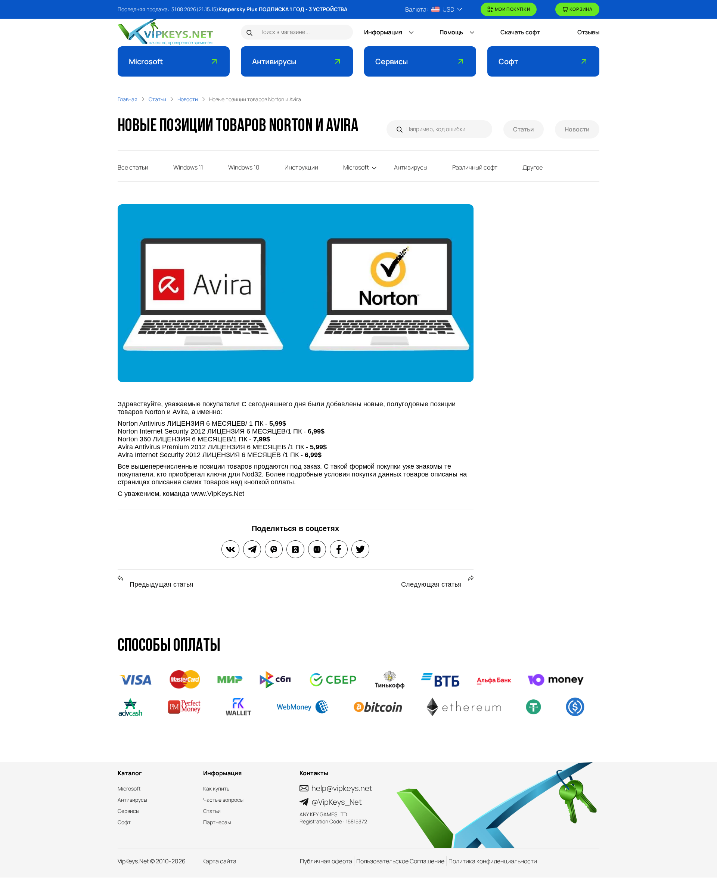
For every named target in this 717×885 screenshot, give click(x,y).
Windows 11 (188, 167)
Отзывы (588, 32)
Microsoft (146, 61)
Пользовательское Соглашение (400, 861)
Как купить (216, 788)
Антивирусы (274, 61)
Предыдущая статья (160, 584)
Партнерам (217, 822)
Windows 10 (244, 167)
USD (448, 9)
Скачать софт (520, 32)
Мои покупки (512, 9)
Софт (508, 61)
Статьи (523, 129)
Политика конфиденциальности (492, 861)
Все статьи (133, 167)
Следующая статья (432, 584)
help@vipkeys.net (341, 788)
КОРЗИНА (581, 9)
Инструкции (301, 167)
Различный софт (474, 167)
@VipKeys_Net (336, 802)
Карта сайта (219, 861)
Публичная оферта (326, 861)
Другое (532, 167)
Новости (577, 129)
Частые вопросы (223, 799)
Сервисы (391, 61)
